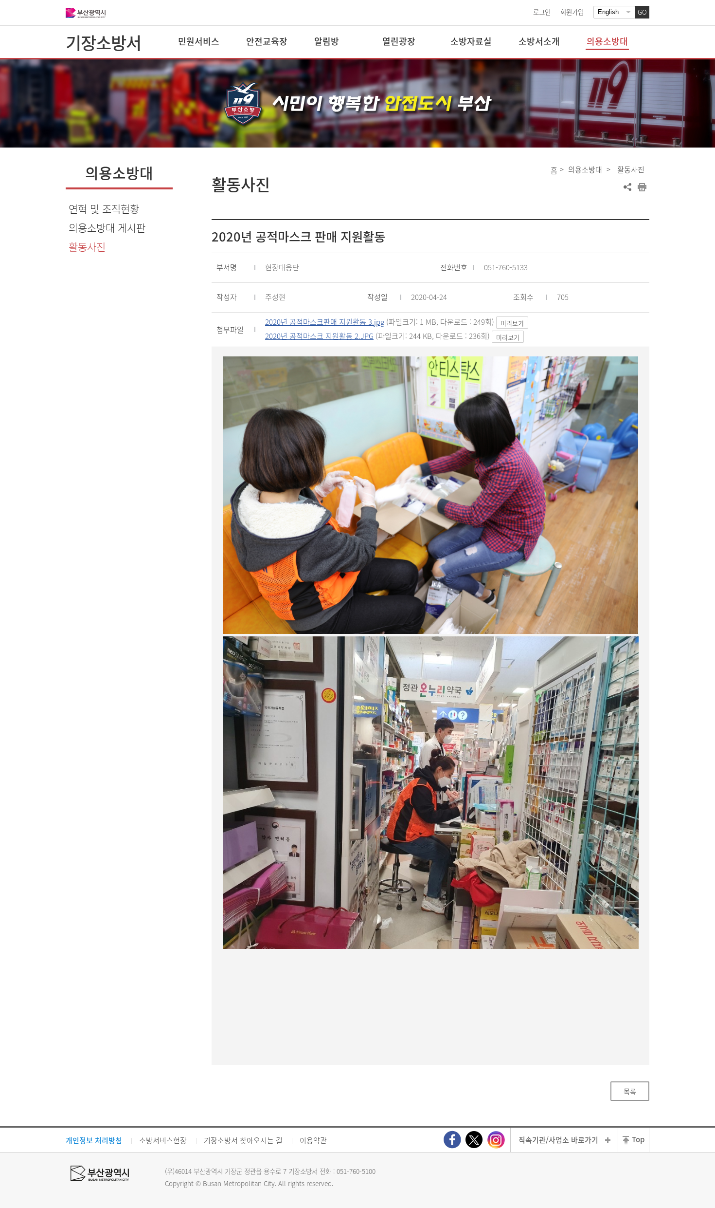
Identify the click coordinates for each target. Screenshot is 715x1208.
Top (638, 1139)
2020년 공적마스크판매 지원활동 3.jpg (324, 321)
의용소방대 (585, 169)
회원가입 (572, 12)
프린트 (642, 187)
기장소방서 (103, 42)
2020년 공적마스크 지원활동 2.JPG (319, 336)
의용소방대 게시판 (107, 227)
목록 (630, 1091)
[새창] (452, 1140)
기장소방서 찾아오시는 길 (243, 1140)
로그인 (542, 12)
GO (642, 12)
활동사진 (87, 246)
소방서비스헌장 (163, 1140)
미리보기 (512, 323)
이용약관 (313, 1140)
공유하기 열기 (627, 187)
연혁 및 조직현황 (104, 208)
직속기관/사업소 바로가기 (558, 1139)
